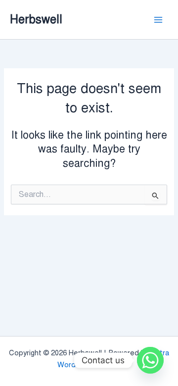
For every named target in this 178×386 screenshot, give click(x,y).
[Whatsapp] (150, 360)
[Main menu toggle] (158, 19)
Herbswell (36, 19)
